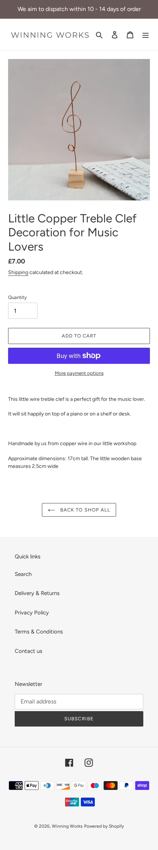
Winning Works (67, 826)
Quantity (17, 297)
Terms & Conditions (39, 631)
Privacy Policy (32, 612)
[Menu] (145, 34)
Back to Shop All (84, 510)
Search (23, 574)
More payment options (79, 373)
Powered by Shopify (104, 826)
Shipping (18, 272)
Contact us (28, 651)
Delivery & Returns (37, 593)
